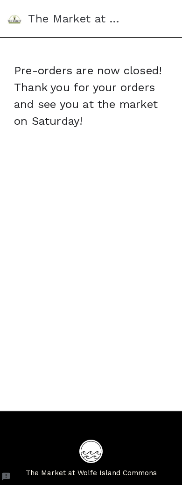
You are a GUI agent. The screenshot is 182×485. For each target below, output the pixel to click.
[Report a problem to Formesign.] (6, 477)
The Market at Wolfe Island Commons (91, 473)
